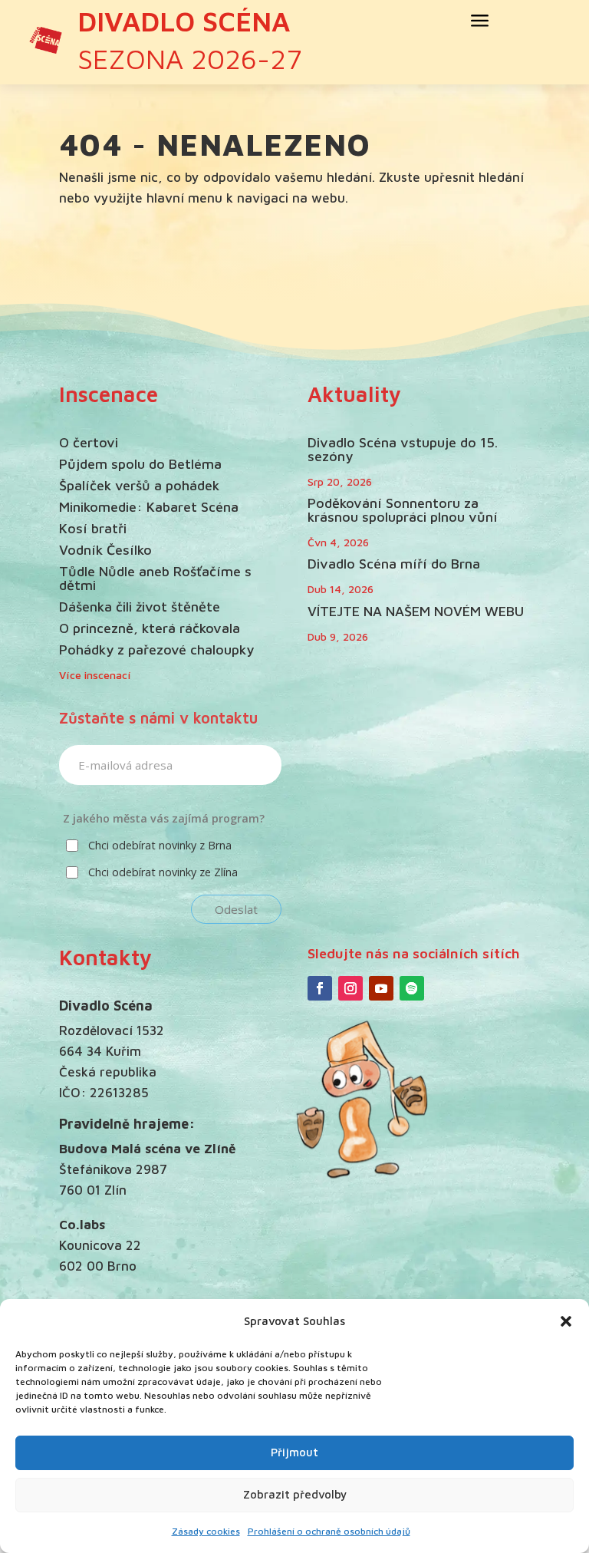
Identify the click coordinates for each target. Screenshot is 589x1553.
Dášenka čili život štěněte (139, 606)
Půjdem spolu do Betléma (140, 464)
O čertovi (88, 442)
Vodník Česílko (105, 550)
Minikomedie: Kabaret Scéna (149, 507)
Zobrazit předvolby (295, 1494)
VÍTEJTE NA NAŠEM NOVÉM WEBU (416, 611)
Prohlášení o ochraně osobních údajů (329, 1531)
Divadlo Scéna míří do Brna (394, 564)
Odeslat (236, 909)
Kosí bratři (93, 528)
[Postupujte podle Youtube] (381, 988)
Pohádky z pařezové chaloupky (156, 649)
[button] (566, 1321)
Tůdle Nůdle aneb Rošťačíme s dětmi (155, 578)
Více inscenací (95, 674)
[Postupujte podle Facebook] (320, 988)
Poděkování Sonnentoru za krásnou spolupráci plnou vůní (403, 510)
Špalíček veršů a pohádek (139, 485)
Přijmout (294, 1452)
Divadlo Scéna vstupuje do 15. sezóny (403, 449)
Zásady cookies (206, 1531)
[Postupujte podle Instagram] (350, 988)
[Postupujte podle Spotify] (412, 988)
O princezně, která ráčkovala (149, 628)
